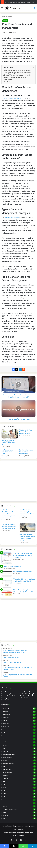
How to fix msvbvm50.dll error (22, 571)
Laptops (5, 775)
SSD (4, 818)
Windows (5, 711)
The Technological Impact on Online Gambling (7, 451)
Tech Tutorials (7, 757)
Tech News (6, 717)
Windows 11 (6, 742)
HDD (4, 797)
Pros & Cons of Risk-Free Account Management (15, 78)
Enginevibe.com (18, 829)
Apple (4, 748)
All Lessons (6, 708)
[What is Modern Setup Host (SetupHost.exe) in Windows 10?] (7, 592)
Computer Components (10, 809)
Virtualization (7, 769)
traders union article (12, 217)
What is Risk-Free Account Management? (17, 70)
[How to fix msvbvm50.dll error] (7, 574)
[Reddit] (23, 369)
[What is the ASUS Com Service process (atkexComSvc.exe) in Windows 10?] (7, 558)
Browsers (6, 736)
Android (5, 751)
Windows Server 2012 (9, 763)
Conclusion (7, 82)
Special (5, 806)
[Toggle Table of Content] (31, 67)
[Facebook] (13, 369)
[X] (16, 369)
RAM (4, 794)
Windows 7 (6, 723)
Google (5, 760)
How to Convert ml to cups (12, 566)
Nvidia (5, 787)
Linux (4, 812)
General (10, 16)
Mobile (5, 745)
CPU (4, 791)
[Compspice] (12, 8)
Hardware (5, 778)
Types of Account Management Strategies (17, 75)
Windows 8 (6, 726)
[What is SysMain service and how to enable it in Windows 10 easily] (7, 583)
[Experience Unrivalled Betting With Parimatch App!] (10, 433)
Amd (4, 784)
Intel (4, 781)
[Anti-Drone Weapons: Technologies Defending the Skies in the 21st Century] (27, 527)
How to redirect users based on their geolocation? (26, 451)
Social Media (6, 803)
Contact (21, 835)
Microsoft (6, 739)
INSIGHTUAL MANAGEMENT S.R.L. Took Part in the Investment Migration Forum (8, 514)
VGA (4, 766)
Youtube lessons (7, 772)
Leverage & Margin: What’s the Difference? (17, 73)
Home (5, 16)
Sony (4, 800)
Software (5, 733)
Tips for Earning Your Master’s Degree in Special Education (25, 431)
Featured (5, 730)
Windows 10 (6, 714)
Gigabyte (5, 815)
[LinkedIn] (20, 369)
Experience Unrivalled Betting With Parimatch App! (9, 442)
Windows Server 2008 (9, 754)
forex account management (13, 98)
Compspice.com (30, 826)
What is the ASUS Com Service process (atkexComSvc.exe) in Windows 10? (22, 555)
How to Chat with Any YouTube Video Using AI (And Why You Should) (9, 526)
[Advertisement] (18, 481)
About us (15, 835)
